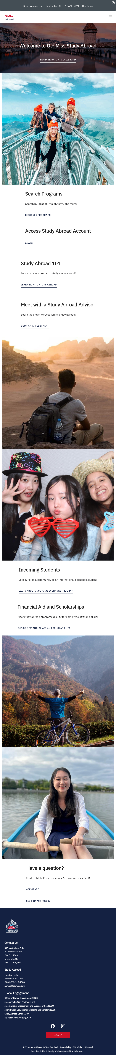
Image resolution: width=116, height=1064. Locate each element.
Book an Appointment (35, 325)
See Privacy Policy (38, 901)
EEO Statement (30, 1047)
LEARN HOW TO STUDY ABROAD (58, 59)
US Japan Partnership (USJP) (18, 1017)
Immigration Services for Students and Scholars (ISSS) (30, 1009)
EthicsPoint (77, 1047)
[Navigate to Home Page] (9, 17)
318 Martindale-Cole (14, 948)
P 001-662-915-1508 (15, 982)
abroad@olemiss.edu (15, 986)
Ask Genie (32, 889)
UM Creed (88, 1047)
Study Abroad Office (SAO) (17, 1013)
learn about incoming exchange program (46, 590)
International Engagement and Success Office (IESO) (30, 1005)
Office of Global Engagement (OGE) (21, 998)
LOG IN (61, 1035)
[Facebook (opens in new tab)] (53, 1027)
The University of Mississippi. (54, 1051)
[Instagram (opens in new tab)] (63, 1027)
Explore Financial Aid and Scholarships (44, 628)
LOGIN (29, 243)
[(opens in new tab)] (12, 936)
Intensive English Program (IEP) (20, 1002)
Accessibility (65, 1047)
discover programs (38, 215)
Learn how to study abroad (39, 284)
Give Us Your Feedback (48, 1047)
